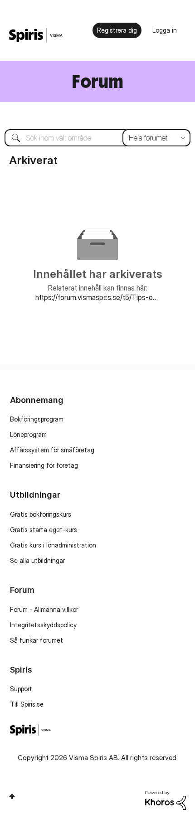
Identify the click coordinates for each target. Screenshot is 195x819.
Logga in (164, 30)
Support (21, 689)
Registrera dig (117, 30)
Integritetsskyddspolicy (43, 625)
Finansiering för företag (44, 465)
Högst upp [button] (12, 796)
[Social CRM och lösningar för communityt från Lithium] (165, 800)
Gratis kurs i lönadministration (53, 545)
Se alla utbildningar (37, 560)
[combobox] (97, 137)
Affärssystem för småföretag (52, 450)
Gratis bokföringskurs (40, 514)
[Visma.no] (36, 35)
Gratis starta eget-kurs (43, 529)
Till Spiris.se (27, 704)
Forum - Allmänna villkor (44, 609)
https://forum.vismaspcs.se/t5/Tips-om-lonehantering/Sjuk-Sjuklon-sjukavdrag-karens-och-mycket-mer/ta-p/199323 (97, 297)
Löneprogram (28, 434)
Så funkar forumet (36, 640)
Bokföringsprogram (36, 419)
